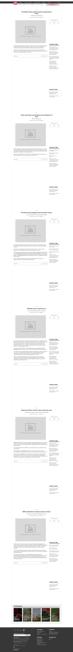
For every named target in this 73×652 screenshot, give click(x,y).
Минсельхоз (16, 442)
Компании (38, 4)
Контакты (38, 633)
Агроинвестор (20, 2)
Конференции (44, 2)
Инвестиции (20, 4)
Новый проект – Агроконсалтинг (42, 634)
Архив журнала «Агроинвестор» (54, 632)
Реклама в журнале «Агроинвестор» (40, 640)
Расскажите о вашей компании (41, 644)
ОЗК (26, 447)
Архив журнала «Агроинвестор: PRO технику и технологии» (53, 634)
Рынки (28, 4)
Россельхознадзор (20, 253)
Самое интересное (32, 4)
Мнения (42, 4)
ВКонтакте (50, 638)
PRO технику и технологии (28, 2)
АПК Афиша (49, 2)
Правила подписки (39, 632)
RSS (49, 639)
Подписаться (28, 635)
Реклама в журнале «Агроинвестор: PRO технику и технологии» (41, 642)
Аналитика (24, 4)
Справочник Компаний (37, 2)
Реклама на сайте (39, 638)
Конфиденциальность (16, 649)
